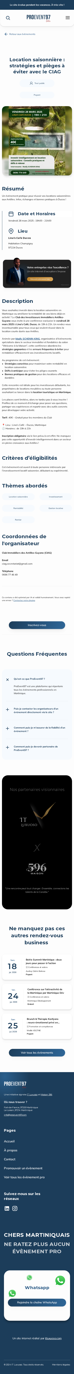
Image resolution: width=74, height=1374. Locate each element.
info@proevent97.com (15, 1114)
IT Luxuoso (32, 1094)
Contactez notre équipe (24, 600)
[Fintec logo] (15, 1084)
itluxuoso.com (53, 1338)
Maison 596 (46, 1094)
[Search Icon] (8, 18)
